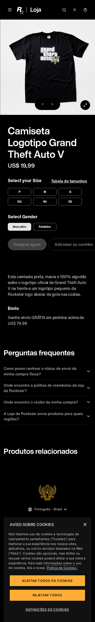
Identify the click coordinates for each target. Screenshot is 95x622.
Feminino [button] (45, 227)
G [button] (70, 192)
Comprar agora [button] (27, 244)
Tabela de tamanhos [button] (69, 181)
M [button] (45, 192)
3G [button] (70, 201)
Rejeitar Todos (47, 595)
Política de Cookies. (62, 568)
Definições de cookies (47, 609)
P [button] (19, 192)
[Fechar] (85, 524)
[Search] (64, 9)
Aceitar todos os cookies (47, 581)
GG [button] (19, 201)
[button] (10, 10)
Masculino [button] (19, 227)
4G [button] (45, 201)
